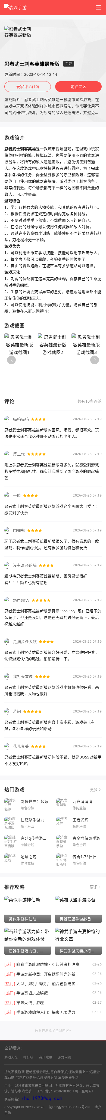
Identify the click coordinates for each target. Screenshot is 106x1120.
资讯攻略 (45, 1057)
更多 (94, 789)
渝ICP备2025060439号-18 (70, 1107)
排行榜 (28, 1057)
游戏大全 (11, 1057)
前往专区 (78, 86)
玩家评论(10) (27, 86)
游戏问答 (64, 1057)
